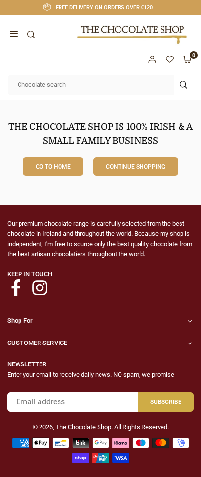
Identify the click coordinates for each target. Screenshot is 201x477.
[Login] (152, 59)
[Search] (31, 35)
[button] (13, 35)
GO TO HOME (53, 166)
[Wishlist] (170, 59)
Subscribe (165, 402)
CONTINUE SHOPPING (135, 166)
